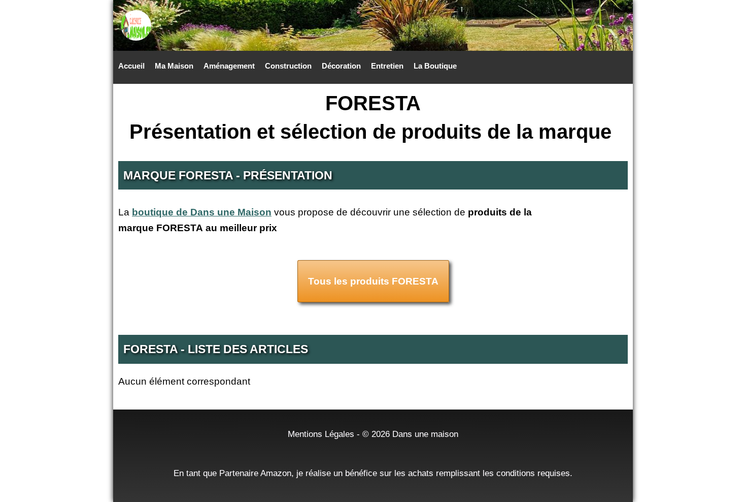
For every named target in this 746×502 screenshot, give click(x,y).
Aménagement (229, 65)
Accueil (131, 65)
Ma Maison (174, 65)
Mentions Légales (321, 434)
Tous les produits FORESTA (373, 281)
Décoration (341, 65)
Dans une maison (425, 434)
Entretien (387, 65)
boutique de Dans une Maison (202, 212)
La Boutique (435, 65)
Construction (288, 65)
